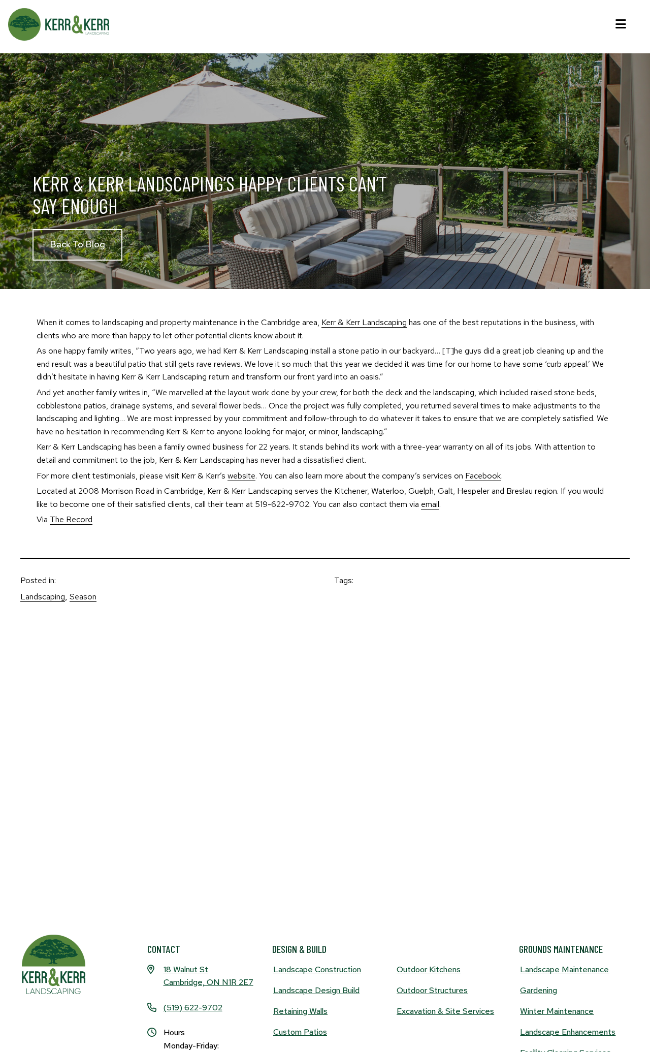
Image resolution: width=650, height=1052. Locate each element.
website (241, 475)
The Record (71, 519)
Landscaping (42, 596)
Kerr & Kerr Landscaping (364, 322)
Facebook (483, 475)
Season (83, 596)
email (430, 504)
